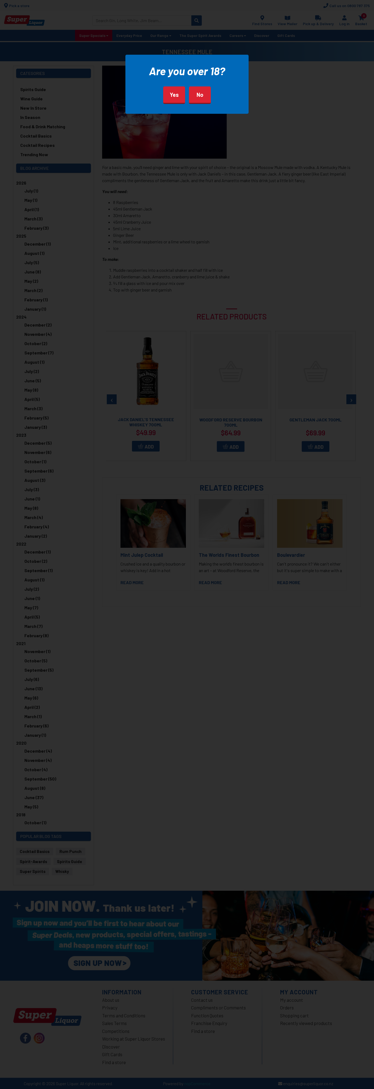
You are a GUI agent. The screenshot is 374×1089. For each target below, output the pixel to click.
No (200, 94)
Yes (174, 94)
